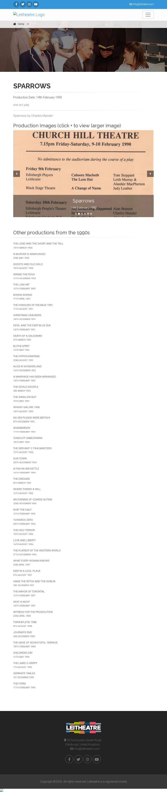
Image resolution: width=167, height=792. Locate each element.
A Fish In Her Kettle (26, 470)
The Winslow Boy (24, 398)
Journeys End (24, 634)
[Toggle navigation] (148, 15)
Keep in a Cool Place (26, 572)
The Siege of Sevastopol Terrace (35, 644)
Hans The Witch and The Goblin (34, 583)
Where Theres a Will (27, 491)
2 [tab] (79, 214)
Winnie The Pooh (24, 276)
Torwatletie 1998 (24, 624)
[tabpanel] (83, 173)
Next (151, 173)
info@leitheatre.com (86, 748)
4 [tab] (85, 214)
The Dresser (22, 480)
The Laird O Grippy (25, 665)
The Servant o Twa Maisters (32, 450)
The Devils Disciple (25, 388)
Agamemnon (24, 429)
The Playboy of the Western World (37, 552)
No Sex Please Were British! (31, 419)
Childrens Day (23, 654)
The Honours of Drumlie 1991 (33, 306)
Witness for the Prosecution (33, 613)
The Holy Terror (24, 532)
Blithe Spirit (21, 347)
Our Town (24, 460)
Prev (16, 173)
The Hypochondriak (26, 358)
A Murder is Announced (29, 255)
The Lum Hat (24, 286)
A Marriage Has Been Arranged (34, 378)
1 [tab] (76, 214)
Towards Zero (24, 521)
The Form (24, 685)
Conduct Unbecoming (28, 440)
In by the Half (24, 511)
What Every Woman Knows (31, 562)
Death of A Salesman (27, 337)
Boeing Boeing (22, 296)
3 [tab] (82, 214)
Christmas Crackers (27, 317)
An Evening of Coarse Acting (32, 501)
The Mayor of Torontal (29, 593)
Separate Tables (24, 675)
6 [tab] (91, 214)
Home (21, 24)
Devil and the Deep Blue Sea (32, 327)
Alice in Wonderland (27, 368)
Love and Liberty (24, 542)
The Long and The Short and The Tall (38, 245)
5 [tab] (88, 214)
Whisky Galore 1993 (26, 409)
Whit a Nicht (24, 603)
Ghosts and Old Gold (28, 266)
